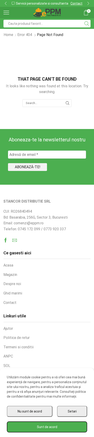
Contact (76, 3)
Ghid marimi (12, 293)
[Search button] (86, 23)
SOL (6, 365)
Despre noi (12, 284)
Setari (72, 411)
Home (8, 35)
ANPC (8, 356)
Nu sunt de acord (30, 411)
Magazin (10, 274)
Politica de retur (16, 337)
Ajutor (8, 328)
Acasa (8, 265)
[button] (5, 3)
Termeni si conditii (18, 347)
